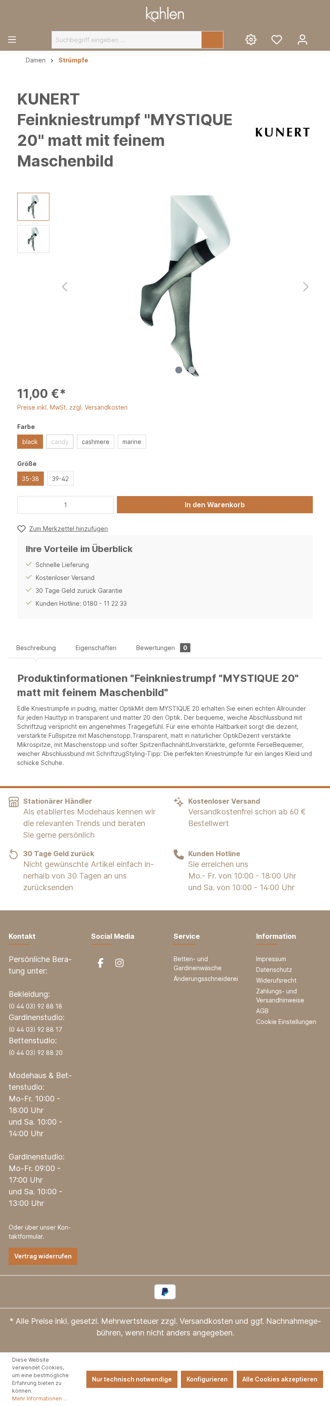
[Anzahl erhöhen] (105, 505)
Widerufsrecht (276, 980)
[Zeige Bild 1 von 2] (178, 370)
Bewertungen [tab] (161, 647)
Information (276, 936)
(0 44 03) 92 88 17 (35, 1029)
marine (131, 441)
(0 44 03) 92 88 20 (36, 1052)
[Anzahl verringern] (26, 505)
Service (187, 936)
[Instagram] (119, 963)
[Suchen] (212, 40)
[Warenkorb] (323, 36)
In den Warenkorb (215, 504)
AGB (262, 1010)
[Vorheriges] (64, 285)
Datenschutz (274, 969)
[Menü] (12, 39)
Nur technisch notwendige (132, 1379)
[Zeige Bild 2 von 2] (191, 370)
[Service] (251, 39)
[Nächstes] (305, 285)
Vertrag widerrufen (43, 1256)
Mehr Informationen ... (39, 1398)
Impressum (271, 958)
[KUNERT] (283, 132)
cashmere (96, 441)
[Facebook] (100, 963)
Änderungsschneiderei (206, 978)
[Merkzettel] (276, 39)
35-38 (30, 478)
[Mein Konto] (302, 39)
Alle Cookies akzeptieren (280, 1379)
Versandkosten (206, 1321)
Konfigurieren (207, 1379)
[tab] (36, 648)
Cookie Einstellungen (286, 1021)
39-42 (60, 478)
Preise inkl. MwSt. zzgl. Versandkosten (72, 407)
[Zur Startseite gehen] (165, 14)
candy (60, 441)
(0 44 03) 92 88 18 (35, 1006)
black (30, 441)
